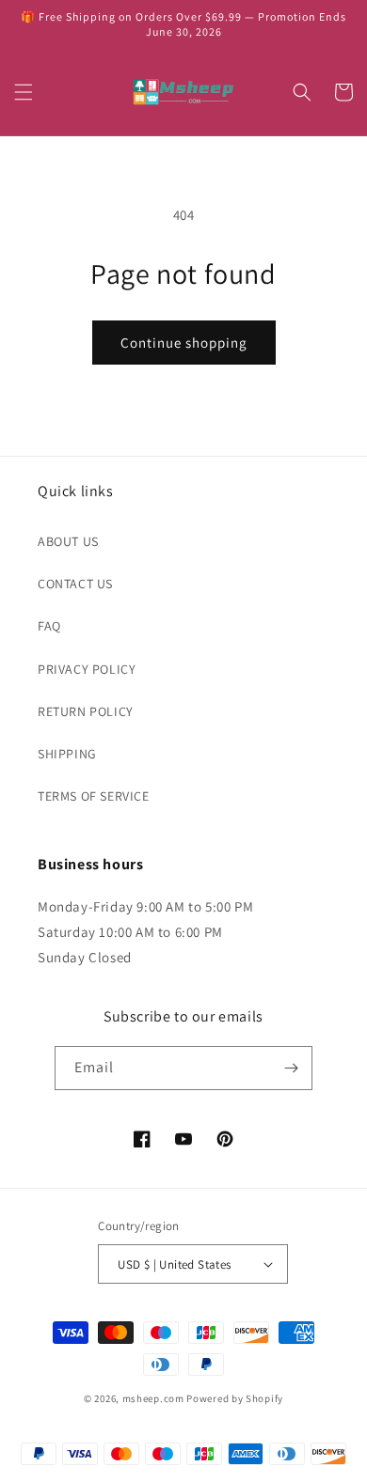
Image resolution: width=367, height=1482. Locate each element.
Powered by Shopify (234, 1398)
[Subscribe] (290, 1068)
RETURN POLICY (86, 711)
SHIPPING (67, 753)
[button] (23, 92)
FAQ (49, 625)
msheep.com (153, 1398)
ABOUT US (68, 541)
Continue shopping (183, 342)
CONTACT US (75, 583)
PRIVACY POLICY (87, 669)
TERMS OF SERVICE (94, 796)
